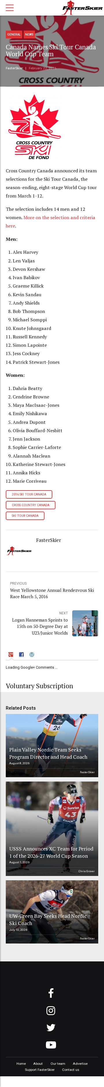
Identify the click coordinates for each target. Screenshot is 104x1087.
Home (21, 1064)
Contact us (70, 1070)
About (38, 1064)
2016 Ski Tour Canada (29, 494)
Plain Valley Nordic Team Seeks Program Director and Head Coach (48, 753)
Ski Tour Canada (25, 516)
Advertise (80, 1064)
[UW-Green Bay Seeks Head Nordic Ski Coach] (51, 911)
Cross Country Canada (30, 505)
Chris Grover (87, 871)
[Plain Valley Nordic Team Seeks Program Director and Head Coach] (51, 745)
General (14, 34)
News (29, 34)
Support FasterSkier (40, 1070)
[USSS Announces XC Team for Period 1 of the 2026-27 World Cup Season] (51, 829)
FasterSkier (14, 68)
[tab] (11, 655)
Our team (58, 1064)
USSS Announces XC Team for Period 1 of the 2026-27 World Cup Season (51, 852)
